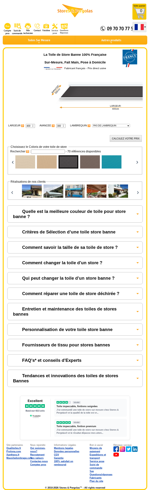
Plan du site (96, 481)
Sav (92, 471)
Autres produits (111, 40)
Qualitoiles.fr (13, 448)
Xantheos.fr (12, 454)
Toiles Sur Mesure (39, 40)
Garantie (58, 458)
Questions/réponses (101, 474)
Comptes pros (38, 464)
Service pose (97, 461)
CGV (56, 454)
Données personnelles (66, 451)
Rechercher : (20, 151)
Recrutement (37, 454)
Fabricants (96, 477)
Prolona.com (13, 451)
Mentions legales (63, 448)
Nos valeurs (37, 458)
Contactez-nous (39, 461)
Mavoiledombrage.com (19, 458)
